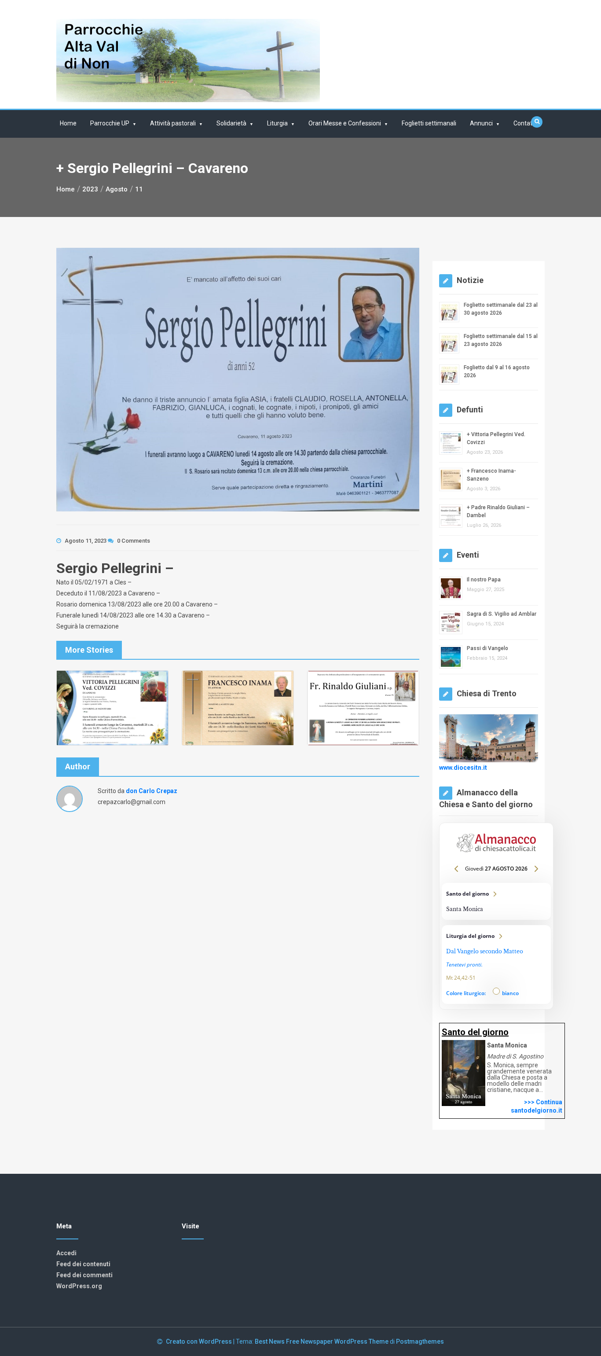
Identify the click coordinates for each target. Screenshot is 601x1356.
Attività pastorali (173, 123)
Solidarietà (231, 123)
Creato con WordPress (199, 1341)
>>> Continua (543, 1102)
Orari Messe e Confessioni (344, 123)
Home (68, 123)
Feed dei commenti (84, 1275)
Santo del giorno (496, 901)
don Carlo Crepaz (151, 790)
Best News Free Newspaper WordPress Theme (321, 1341)
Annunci (481, 123)
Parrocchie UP (109, 123)
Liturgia (277, 123)
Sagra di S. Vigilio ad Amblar (501, 614)
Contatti (524, 123)
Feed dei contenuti (83, 1264)
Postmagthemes (420, 1341)
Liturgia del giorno (496, 964)
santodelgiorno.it (536, 1110)
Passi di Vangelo (487, 648)
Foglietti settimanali (429, 123)
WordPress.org (79, 1286)
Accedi (66, 1253)
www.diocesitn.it (463, 767)
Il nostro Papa (484, 580)
